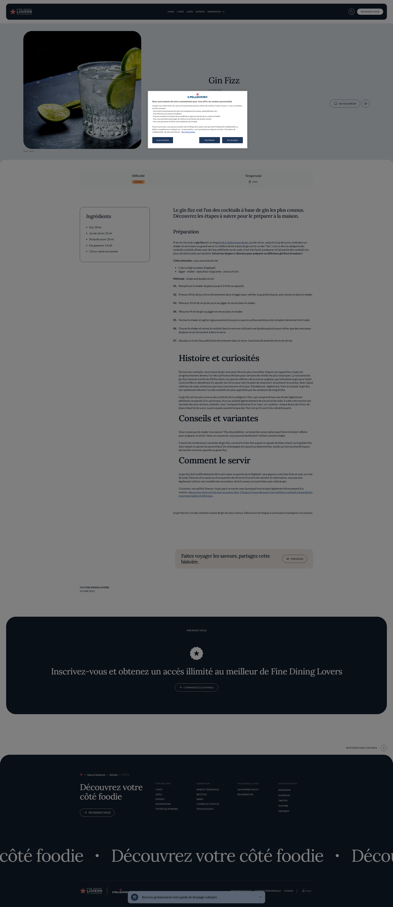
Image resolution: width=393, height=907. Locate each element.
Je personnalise (162, 140)
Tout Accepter (232, 140)
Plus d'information (188, 132)
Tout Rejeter (209, 140)
